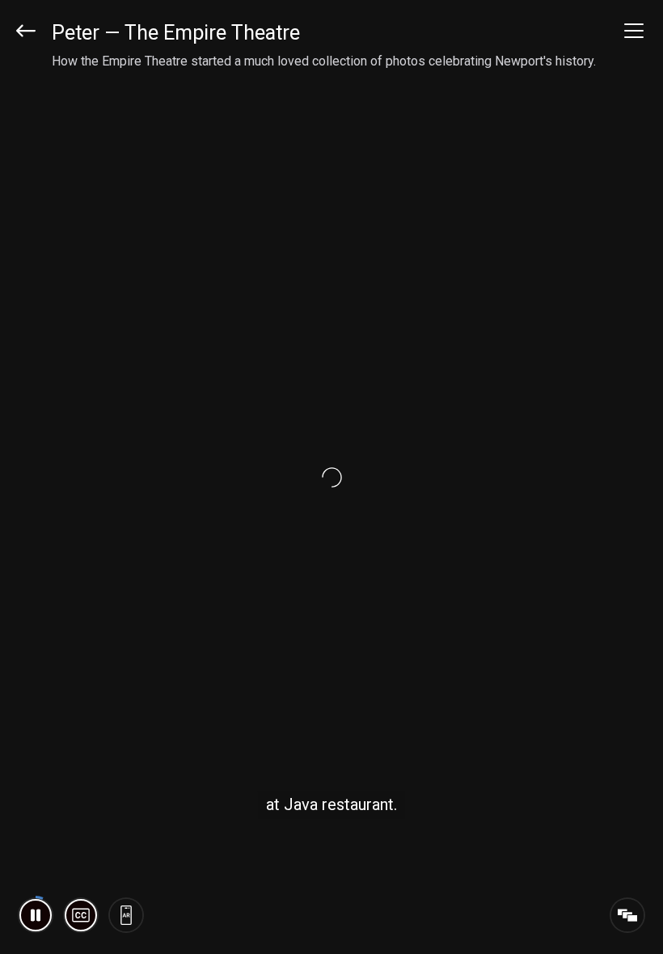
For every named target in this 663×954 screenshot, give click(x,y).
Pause (35, 915)
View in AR (126, 915)
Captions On (81, 915)
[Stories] (627, 915)
